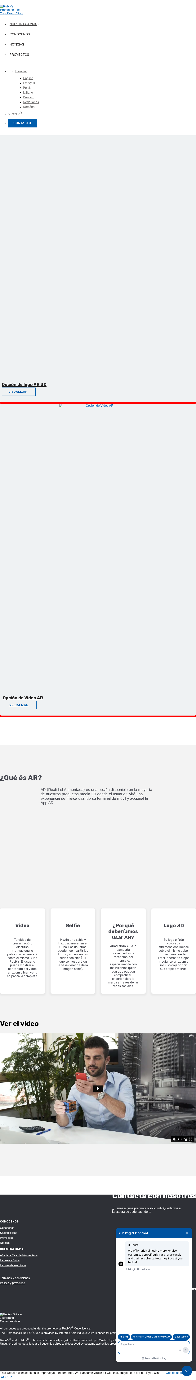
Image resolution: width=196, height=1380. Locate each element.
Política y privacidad (12, 1283)
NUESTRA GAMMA (23, 24)
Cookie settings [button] (176, 1372)
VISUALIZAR (18, 391)
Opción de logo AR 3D (24, 384)
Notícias (17, 44)
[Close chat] (187, 1371)
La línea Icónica (10, 1260)
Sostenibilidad (8, 1232)
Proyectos (19, 54)
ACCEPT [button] (7, 1377)
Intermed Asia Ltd (70, 1332)
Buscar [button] (12, 114)
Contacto (22, 123)
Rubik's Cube (71, 1328)
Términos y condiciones (15, 1278)
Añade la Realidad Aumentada (19, 1255)
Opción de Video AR (23, 697)
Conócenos (20, 34)
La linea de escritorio (13, 1265)
